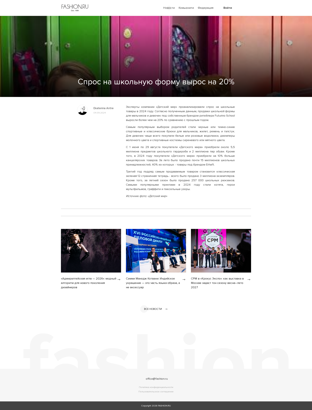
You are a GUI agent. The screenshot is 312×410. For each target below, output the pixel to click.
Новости (169, 8)
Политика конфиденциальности (156, 387)
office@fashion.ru (157, 378)
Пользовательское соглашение (156, 391)
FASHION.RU (164, 405)
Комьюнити (186, 8)
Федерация (205, 8)
